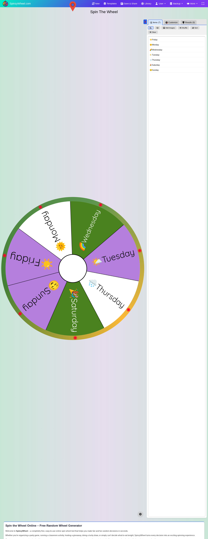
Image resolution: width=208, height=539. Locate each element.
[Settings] (140, 514)
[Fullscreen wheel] (203, 3)
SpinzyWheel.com (20, 3)
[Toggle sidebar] (145, 22)
